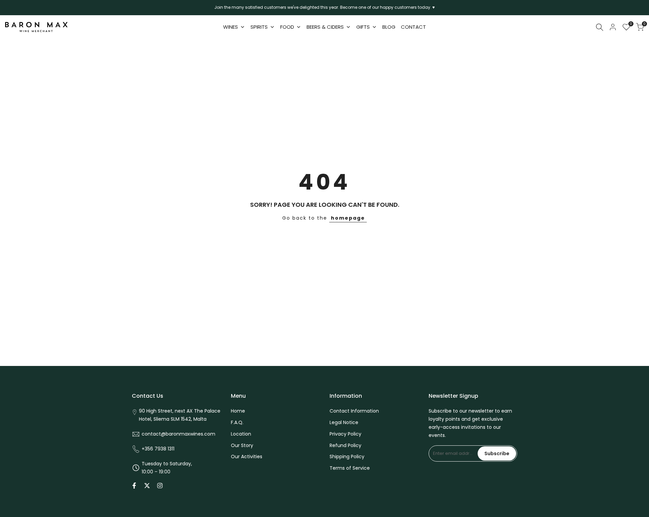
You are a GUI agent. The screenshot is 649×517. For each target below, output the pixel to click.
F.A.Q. (237, 422)
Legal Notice (344, 422)
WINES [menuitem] (230, 26)
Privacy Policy (345, 433)
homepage (348, 218)
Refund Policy (345, 445)
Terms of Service (350, 468)
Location (241, 433)
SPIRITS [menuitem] (259, 26)
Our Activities (246, 456)
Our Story (242, 445)
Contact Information (354, 411)
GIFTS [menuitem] (363, 26)
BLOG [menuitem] (388, 26)
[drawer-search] (599, 27)
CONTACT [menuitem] (413, 26)
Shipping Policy (347, 456)
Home (238, 411)
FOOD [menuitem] (287, 26)
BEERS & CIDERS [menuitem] (325, 26)
